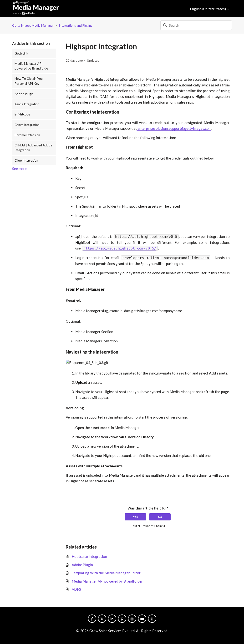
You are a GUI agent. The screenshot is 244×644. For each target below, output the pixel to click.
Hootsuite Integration (89, 556)
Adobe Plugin (24, 94)
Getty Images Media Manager (33, 25)
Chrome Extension (27, 135)
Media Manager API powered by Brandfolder (32, 66)
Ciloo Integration (26, 160)
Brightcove (22, 114)
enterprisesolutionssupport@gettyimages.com (174, 128)
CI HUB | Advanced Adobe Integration (33, 147)
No (160, 517)
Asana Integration (27, 104)
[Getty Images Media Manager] (36, 8)
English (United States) (208, 9)
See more (19, 168)
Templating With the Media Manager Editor (106, 573)
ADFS (76, 589)
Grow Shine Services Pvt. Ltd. (112, 631)
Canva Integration (27, 125)
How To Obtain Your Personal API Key (29, 81)
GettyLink (21, 53)
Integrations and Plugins (75, 25)
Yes (135, 517)
